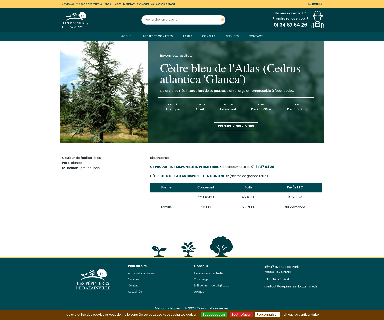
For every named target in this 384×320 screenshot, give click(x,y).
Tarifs (187, 36)
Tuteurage (201, 279)
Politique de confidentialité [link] (300, 315)
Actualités (315, 4)
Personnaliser (267, 314)
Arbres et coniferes (141, 273)
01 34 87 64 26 (262, 166)
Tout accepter (214, 314)
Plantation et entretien (209, 273)
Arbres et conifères (158, 36)
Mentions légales (168, 308)
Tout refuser (241, 314)
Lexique (199, 291)
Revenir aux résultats (176, 55)
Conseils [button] (208, 36)
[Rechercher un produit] (222, 20)
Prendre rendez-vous (236, 126)
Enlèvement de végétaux (211, 285)
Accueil (127, 36)
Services (232, 36)
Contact (256, 36)
